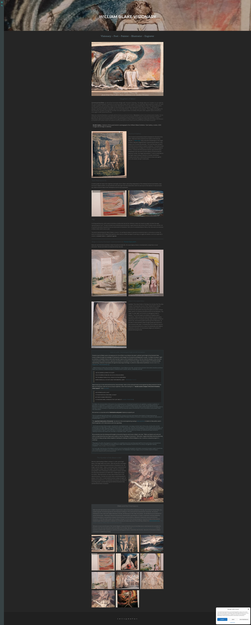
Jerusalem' (106, 388)
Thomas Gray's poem (130, 242)
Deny (233, 619)
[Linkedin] (134, 619)
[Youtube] (126, 619)
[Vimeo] (128, 619)
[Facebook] (118, 619)
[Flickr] (137, 619)
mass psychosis (141, 421)
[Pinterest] (132, 619)
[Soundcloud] (124, 619)
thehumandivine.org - (154, 521)
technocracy (118, 187)
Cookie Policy (232, 622)
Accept (222, 619)
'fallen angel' (137, 140)
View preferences (244, 619)
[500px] (130, 619)
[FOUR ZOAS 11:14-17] (131, 379)
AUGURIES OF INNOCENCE (127, 399)
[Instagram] (122, 619)
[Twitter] (120, 619)
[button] (248, 609)
